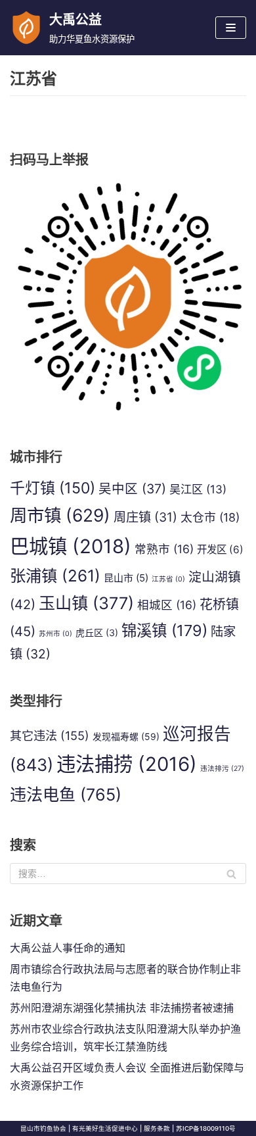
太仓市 (210, 517)
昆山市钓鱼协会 (43, 1128)
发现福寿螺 (126, 736)
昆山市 (126, 578)
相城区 (166, 605)
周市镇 (60, 515)
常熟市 (164, 549)
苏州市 (55, 634)
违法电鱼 (65, 794)
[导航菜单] (230, 27)
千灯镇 (52, 488)
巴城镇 (70, 546)
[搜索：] (128, 873)
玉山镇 (86, 603)
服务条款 (157, 1128)
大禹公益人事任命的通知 (67, 947)
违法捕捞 (126, 764)
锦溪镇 (164, 630)
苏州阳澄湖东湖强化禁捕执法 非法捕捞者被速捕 (122, 1007)
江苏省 (168, 579)
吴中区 (132, 489)
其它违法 (49, 735)
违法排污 (222, 768)
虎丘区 (96, 632)
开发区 (220, 549)
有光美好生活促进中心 (105, 1128)
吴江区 (197, 489)
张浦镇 (55, 575)
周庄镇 (145, 517)
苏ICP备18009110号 (206, 1128)
